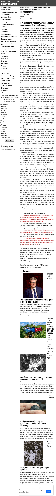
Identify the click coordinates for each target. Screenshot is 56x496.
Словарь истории (5, 81)
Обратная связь (5, 88)
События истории (5, 14)
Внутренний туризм (35, 248)
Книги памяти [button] (4, 59)
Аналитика (4, 68)
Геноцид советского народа (8, 49)
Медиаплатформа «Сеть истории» (10, 3)
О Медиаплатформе (6, 7)
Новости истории (5, 9)
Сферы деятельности (6, 19)
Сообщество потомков (6, 85)
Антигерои (3, 66)
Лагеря (3, 54)
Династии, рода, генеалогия (8, 41)
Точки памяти (4, 63)
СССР (40, 259)
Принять (48, 492)
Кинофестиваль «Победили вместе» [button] (10, 76)
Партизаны (4, 29)
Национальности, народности (9, 36)
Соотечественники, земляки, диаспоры (34, 254)
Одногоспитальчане (6, 34)
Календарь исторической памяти (9, 12)
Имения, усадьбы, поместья (8, 78)
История (43, 248)
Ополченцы (4, 27)
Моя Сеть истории (5, 83)
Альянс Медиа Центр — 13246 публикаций (38, 265)
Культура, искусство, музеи (41, 250)
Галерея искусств (5, 73)
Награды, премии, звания (7, 46)
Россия (37, 259)
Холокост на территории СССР (9, 51)
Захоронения (4, 56)
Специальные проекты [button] (7, 71)
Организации (4, 22)
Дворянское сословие (6, 39)
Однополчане (4, 32)
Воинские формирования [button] (7, 24)
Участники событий (6, 17)
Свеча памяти (4, 61)
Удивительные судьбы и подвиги (9, 44)
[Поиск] (49, 4)
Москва (33, 259)
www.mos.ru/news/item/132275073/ (32, 267)
